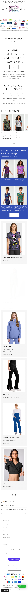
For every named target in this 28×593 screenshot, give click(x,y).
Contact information (10, 589)
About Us (5, 527)
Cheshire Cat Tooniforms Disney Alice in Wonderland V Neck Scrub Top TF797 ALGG (20, 180)
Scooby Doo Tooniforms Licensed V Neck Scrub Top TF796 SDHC (6, 180)
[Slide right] (17, 143)
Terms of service (14, 587)
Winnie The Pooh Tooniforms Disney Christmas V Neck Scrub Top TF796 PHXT (20, 207)
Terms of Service (7, 541)
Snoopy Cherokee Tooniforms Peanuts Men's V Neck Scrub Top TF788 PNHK (6, 134)
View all (14, 215)
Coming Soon (6, 260)
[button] (3, 9)
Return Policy (6, 534)
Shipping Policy (6, 530)
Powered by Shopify (15, 585)
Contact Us (5, 544)
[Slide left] (10, 143)
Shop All (14, 67)
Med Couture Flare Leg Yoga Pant (11, 397)
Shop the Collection (8, 308)
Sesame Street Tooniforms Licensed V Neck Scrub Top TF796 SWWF (6, 207)
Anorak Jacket (6, 354)
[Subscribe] (21, 554)
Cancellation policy (19, 589)
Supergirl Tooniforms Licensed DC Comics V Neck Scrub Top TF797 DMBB (18, 134)
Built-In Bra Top (7, 486)
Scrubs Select (8, 585)
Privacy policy (7, 587)
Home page (5, 524)
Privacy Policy (6, 537)
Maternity (5, 443)
